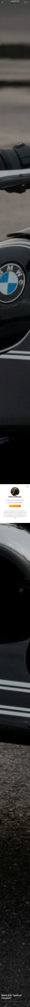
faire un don (15, 506)
